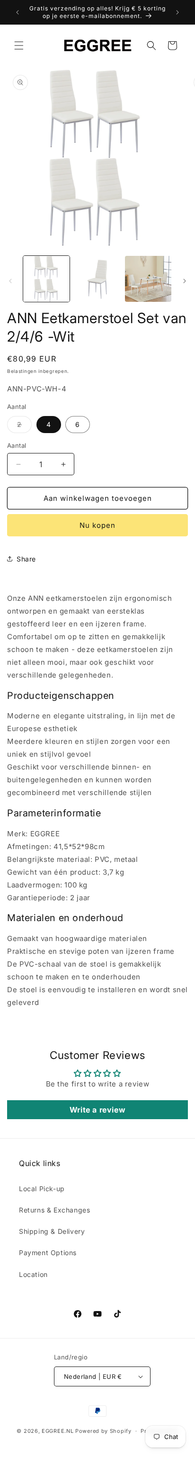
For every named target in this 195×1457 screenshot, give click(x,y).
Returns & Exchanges (54, 1210)
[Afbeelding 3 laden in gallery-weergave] (148, 279)
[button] (19, 45)
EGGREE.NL (57, 1431)
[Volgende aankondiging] (177, 12)
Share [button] (26, 559)
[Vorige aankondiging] (17, 12)
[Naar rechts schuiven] (184, 281)
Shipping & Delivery (52, 1231)
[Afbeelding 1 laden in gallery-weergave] (46, 279)
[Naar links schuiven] (10, 281)
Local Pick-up (42, 1189)
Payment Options (48, 1253)
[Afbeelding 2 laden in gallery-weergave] (97, 279)
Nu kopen (97, 525)
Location (33, 1274)
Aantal (16, 445)
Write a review (97, 1109)
